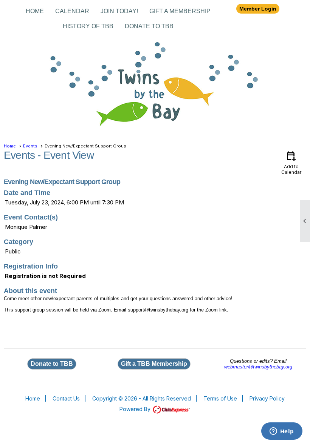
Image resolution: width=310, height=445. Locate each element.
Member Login (257, 9)
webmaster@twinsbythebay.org (258, 367)
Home (35, 11)
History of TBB (88, 26)
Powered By (135, 409)
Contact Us (66, 398)
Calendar (72, 11)
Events (30, 146)
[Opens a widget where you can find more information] (281, 431)
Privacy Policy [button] (267, 398)
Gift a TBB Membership (154, 364)
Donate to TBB (149, 26)
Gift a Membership (180, 11)
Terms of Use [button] (220, 398)
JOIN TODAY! (119, 11)
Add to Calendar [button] (291, 162)
